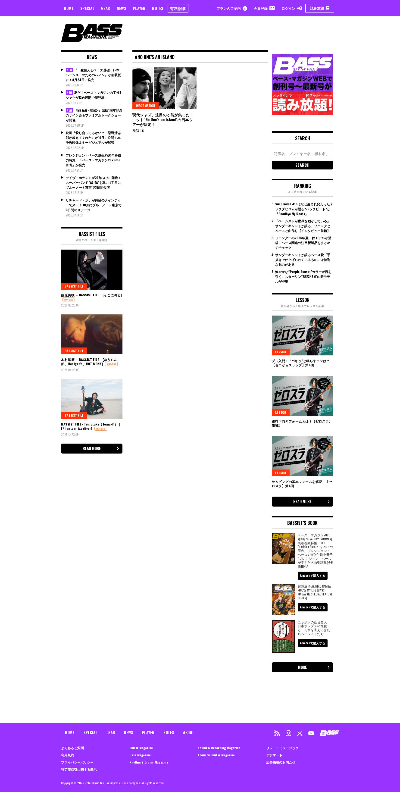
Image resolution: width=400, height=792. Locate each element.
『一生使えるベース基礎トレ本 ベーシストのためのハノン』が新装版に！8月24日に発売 (93, 74)
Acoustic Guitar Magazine (216, 754)
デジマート (274, 754)
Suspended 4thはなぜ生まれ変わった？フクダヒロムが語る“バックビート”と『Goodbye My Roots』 (304, 208)
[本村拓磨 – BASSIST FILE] (91, 334)
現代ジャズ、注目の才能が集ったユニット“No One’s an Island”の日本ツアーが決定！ (163, 119)
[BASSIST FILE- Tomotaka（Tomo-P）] (91, 399)
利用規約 (67, 754)
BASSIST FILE (74, 286)
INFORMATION (145, 105)
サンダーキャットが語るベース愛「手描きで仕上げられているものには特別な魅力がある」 (302, 259)
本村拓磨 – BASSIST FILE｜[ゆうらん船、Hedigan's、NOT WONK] (89, 361)
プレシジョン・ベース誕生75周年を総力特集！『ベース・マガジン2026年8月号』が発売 (93, 160)
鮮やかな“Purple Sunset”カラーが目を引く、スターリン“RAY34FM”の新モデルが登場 (303, 276)
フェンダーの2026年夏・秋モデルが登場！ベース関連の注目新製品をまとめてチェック (303, 242)
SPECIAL (87, 8)
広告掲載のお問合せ (280, 762)
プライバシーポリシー (77, 762)
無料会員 (68, 299)
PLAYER (139, 8)
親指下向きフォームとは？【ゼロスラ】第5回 (302, 423)
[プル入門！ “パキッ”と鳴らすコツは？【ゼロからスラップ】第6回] (302, 335)
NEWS (121, 8)
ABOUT (188, 732)
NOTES (157, 8)
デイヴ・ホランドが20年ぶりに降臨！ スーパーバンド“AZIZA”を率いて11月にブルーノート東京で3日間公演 (93, 182)
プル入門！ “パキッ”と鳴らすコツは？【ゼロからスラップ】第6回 (301, 362)
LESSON (280, 351)
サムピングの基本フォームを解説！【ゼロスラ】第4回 (302, 483)
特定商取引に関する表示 (79, 769)
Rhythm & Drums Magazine (148, 762)
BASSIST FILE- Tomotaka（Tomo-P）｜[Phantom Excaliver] (91, 426)
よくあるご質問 (72, 747)
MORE (302, 667)
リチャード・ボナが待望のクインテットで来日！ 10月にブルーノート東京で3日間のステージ (94, 204)
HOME (69, 8)
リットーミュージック (282, 747)
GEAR (105, 8)
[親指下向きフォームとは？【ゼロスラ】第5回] (302, 396)
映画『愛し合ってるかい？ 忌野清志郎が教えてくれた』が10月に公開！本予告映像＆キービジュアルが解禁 (93, 137)
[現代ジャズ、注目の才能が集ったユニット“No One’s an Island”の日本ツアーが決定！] (164, 88)
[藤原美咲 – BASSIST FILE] (91, 269)
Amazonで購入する (312, 575)
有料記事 (178, 8)
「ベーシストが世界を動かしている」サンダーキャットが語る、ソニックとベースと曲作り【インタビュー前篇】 (302, 225)
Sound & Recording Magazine (219, 747)
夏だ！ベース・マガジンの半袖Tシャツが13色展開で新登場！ (93, 95)
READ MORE (92, 448)
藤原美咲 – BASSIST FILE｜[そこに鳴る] (91, 294)
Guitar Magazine (141, 747)
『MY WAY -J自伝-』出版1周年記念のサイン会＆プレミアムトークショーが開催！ (94, 115)
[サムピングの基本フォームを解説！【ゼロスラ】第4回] (302, 456)
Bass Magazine (140, 754)
